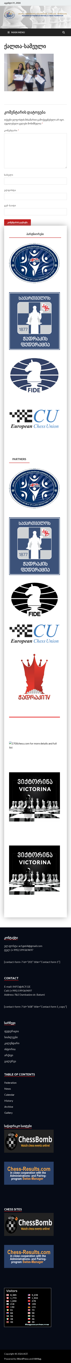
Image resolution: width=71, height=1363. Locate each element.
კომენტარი (11, 130)
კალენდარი (11, 1043)
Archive (8, 1106)
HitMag (37, 1358)
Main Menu (18, 32)
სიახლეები (11, 1037)
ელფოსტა (10, 190)
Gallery (8, 1112)
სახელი (8, 174)
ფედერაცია (11, 1031)
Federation (10, 1082)
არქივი (8, 1055)
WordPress (23, 1358)
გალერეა (10, 1061)
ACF (25, 1353)
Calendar (9, 1094)
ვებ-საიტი (10, 205)
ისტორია (10, 1049)
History (8, 1100)
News (7, 1088)
